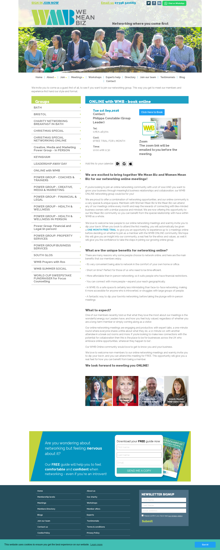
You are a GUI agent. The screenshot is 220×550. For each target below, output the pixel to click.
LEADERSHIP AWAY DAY (50, 163)
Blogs (40, 515)
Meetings (76, 77)
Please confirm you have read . (163, 516)
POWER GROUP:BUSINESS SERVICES (52, 247)
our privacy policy (175, 516)
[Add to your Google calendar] (124, 163)
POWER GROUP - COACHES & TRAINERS (54, 178)
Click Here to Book (152, 112)
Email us (107, 3)
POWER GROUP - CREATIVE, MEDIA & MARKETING (53, 188)
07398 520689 (125, 3)
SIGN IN (37, 3)
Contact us (42, 527)
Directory (130, 77)
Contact (111, 81)
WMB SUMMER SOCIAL (50, 268)
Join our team (148, 77)
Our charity (92, 497)
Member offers (93, 509)
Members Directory (46, 509)
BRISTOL (40, 114)
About (50, 77)
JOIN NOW (51, 3)
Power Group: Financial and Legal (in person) (52, 227)
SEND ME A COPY (139, 470)
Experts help (113, 77)
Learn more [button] (96, 544)
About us (91, 491)
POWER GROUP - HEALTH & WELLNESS (53, 208)
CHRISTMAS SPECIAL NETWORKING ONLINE (50, 139)
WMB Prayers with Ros (49, 261)
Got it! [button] (205, 544)
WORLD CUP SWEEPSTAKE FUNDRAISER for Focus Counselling (53, 278)
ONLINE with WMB (47, 170)
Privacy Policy (93, 533)
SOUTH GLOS (43, 255)
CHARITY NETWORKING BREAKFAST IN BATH (50, 122)
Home (39, 77)
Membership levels (46, 497)
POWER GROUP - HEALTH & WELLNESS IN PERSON (53, 217)
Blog (182, 77)
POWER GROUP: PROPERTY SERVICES (53, 237)
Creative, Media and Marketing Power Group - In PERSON (55, 149)
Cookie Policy (43, 533)
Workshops (94, 77)
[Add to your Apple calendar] (130, 163)
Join (62, 77)
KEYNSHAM (42, 157)
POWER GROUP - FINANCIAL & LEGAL (55, 198)
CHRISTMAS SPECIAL (49, 130)
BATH (38, 107)
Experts (90, 515)
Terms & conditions (96, 527)
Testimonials (167, 77)
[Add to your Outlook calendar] (117, 163)
